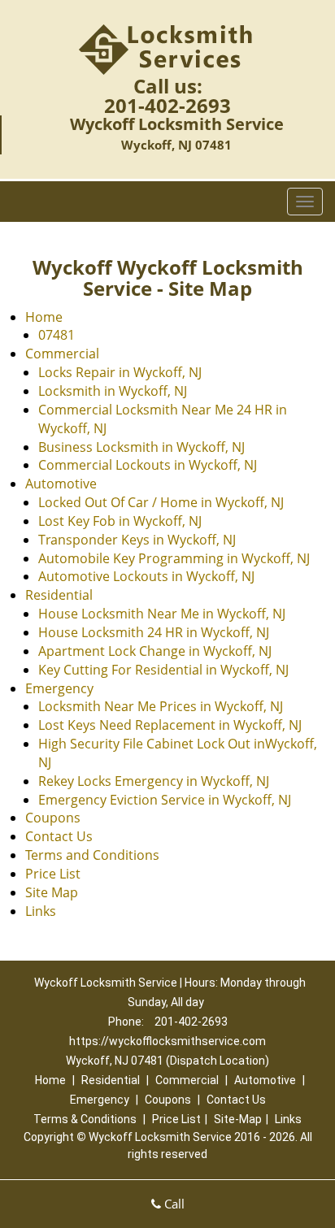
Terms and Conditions (92, 855)
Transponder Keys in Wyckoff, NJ (137, 540)
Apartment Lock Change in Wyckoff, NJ (155, 651)
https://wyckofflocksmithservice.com (167, 1041)
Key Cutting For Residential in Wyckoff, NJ (163, 670)
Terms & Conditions (85, 1119)
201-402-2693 (167, 105)
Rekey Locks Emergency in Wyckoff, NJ (153, 781)
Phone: (127, 1021)
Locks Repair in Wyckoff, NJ (120, 372)
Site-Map (238, 1119)
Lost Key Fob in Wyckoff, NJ (120, 521)
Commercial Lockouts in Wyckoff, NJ (147, 465)
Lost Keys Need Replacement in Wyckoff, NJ (170, 725)
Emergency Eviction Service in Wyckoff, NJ (164, 800)
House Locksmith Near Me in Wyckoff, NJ (161, 614)
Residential (59, 595)
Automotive (61, 484)
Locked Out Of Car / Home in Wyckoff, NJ (161, 502)
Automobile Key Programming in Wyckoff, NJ (174, 558)
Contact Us (59, 836)
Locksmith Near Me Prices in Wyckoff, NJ (160, 706)
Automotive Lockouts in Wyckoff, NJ (146, 576)
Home (44, 317)
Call (173, 1203)
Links (40, 911)
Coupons (52, 818)
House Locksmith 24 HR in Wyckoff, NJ (153, 632)
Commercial (62, 353)
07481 (56, 335)
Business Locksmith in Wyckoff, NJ (141, 447)
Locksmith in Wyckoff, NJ (112, 391)
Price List (52, 874)
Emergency (59, 688)
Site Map (51, 892)
